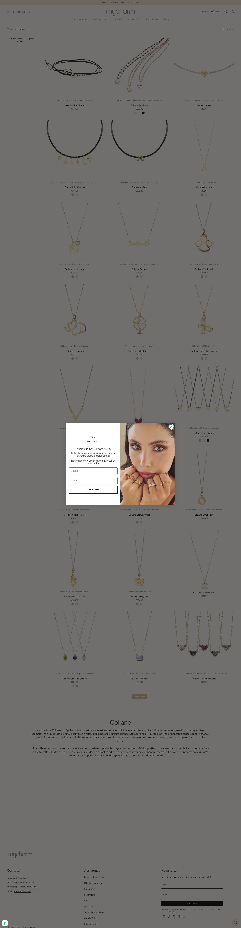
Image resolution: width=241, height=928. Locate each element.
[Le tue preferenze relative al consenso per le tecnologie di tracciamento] (5, 923)
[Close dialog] (171, 426)
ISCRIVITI (93, 489)
